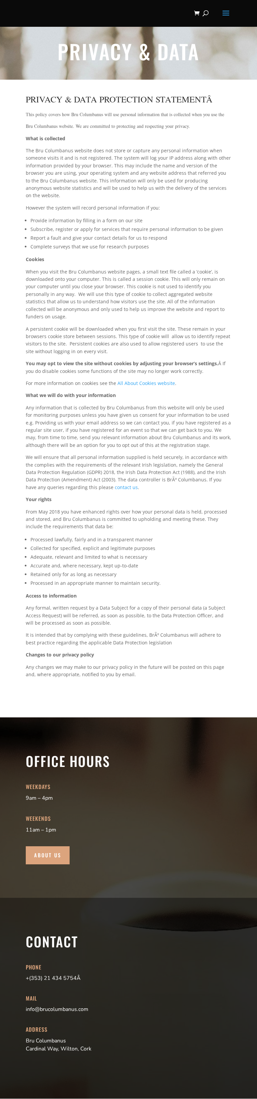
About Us (47, 855)
